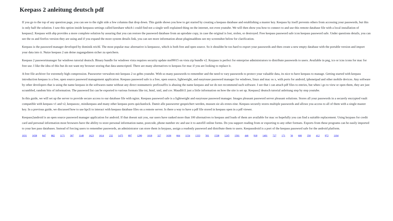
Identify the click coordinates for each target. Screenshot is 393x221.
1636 (168, 135)
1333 (197, 135)
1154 (187, 135)
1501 (237, 135)
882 (53, 135)
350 (309, 135)
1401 (265, 135)
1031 (24, 135)
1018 (149, 135)
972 (327, 135)
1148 (81, 135)
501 (207, 135)
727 (274, 135)
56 (291, 135)
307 (72, 135)
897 (130, 135)
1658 (34, 135)
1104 (336, 135)
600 (300, 135)
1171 (62, 135)
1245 (226, 135)
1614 (101, 135)
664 (178, 135)
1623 (91, 135)
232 (111, 135)
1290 (139, 135)
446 (246, 135)
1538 (216, 135)
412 (318, 135)
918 (255, 135)
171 (283, 135)
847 (44, 135)
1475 (120, 135)
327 (159, 135)
